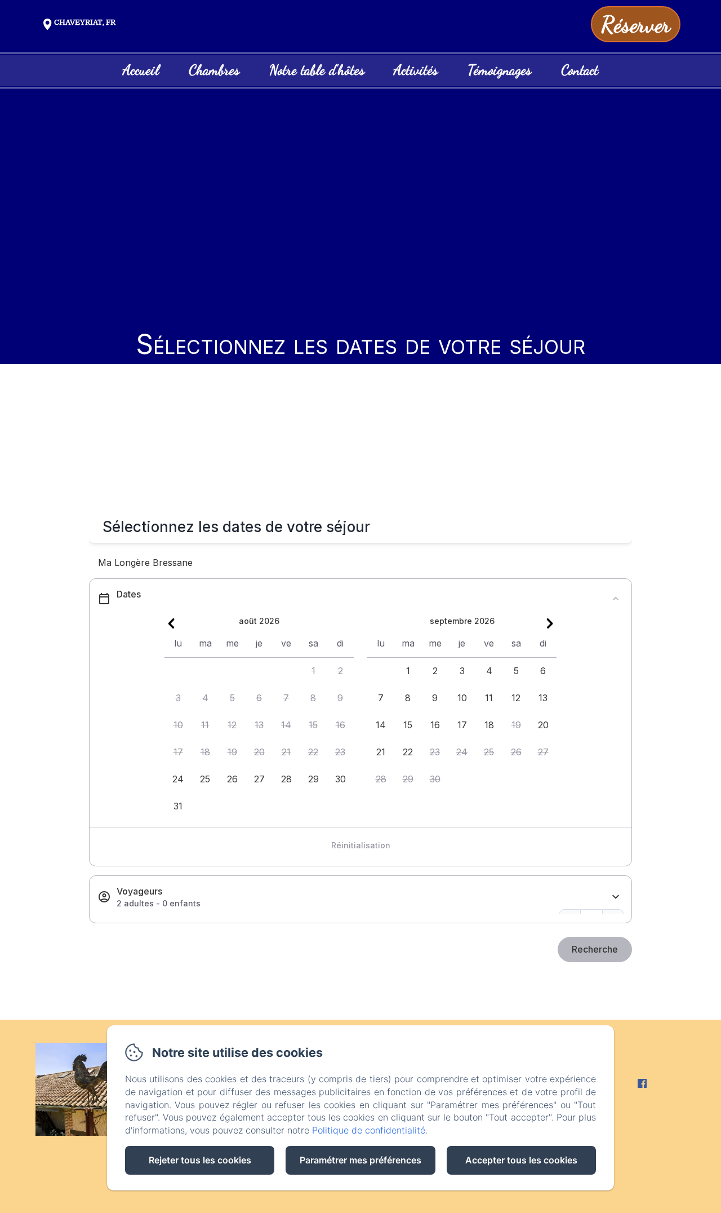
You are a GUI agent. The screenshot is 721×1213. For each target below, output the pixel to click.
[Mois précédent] (171, 623)
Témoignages (499, 70)
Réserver (635, 24)
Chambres (214, 70)
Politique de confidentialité (368, 1130)
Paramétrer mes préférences (360, 1160)
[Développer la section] (615, 897)
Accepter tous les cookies (521, 1160)
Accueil (141, 70)
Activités (416, 70)
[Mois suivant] (550, 623)
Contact (579, 70)
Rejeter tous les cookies (200, 1160)
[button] (313, 671)
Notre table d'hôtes (316, 70)
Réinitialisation (360, 845)
